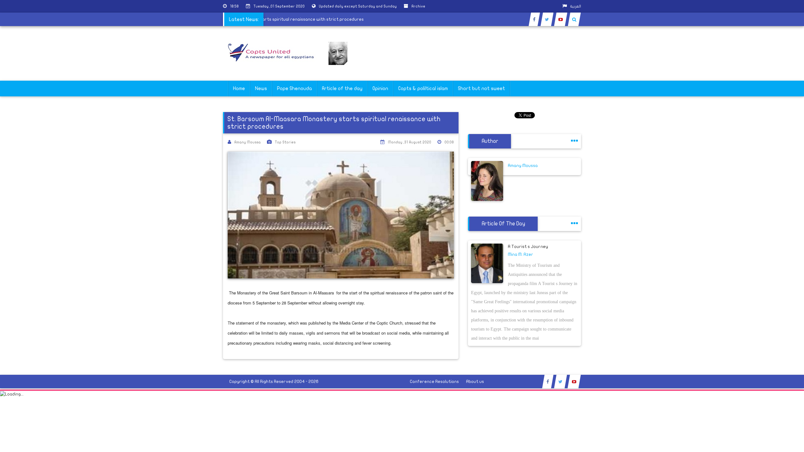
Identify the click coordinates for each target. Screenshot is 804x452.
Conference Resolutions (434, 381)
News (261, 88)
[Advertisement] (774, 198)
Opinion (380, 88)
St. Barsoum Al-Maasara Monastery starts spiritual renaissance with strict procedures (279, 19)
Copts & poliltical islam (423, 88)
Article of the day (342, 88)
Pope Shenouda (294, 88)
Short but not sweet (481, 88)
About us (475, 381)
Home (239, 88)
